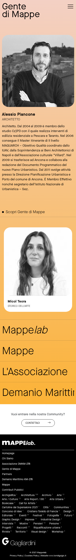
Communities (61, 507)
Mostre (24, 523)
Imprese (29, 519)
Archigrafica (8, 495)
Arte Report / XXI (34, 499)
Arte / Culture (10, 499)
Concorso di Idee (12, 511)
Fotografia (53, 515)
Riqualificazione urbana (47, 527)
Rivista (6, 531)
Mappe (6, 484)
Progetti (6, 527)
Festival (37, 515)
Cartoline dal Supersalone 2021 (20, 507)
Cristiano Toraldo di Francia (42, 511)
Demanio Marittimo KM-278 (17, 479)
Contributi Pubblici (12, 490)
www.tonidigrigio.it (57, 555)
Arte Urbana (56, 499)
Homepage (8, 453)
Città (45, 507)
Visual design (38, 531)
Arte (59, 495)
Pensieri (38, 523)
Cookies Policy (32, 555)
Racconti (22, 527)
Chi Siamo (7, 458)
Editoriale (7, 515)
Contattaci (32, 423)
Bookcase (7, 503)
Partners (7, 474)
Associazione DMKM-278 (16, 464)
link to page (38, 269)
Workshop (57, 531)
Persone (54, 523)
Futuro (68, 515)
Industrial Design (50, 519)
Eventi (22, 515)
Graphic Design (10, 519)
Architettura (27, 495)
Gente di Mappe (11, 469)
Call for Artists (27, 503)
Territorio (20, 531)
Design (67, 511)
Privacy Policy (16, 555)
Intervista (7, 523)
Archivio (46, 495)
